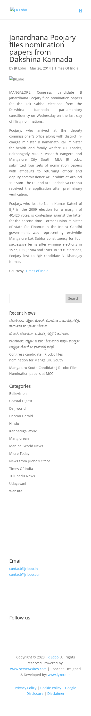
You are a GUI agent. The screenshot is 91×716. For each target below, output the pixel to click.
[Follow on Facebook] (13, 634)
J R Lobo (52, 657)
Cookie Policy (50, 688)
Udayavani (17, 483)
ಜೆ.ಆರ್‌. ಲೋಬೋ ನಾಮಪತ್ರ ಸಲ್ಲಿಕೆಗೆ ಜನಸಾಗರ (39, 333)
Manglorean (19, 438)
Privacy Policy (25, 688)
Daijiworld (17, 408)
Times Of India (66, 68)
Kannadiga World (23, 431)
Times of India (37, 270)
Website (15, 491)
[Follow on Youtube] (32, 634)
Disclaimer (56, 693)
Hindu (14, 423)
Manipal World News (26, 446)
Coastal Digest (20, 400)
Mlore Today (19, 453)
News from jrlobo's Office (29, 461)
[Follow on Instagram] (23, 634)
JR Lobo (20, 68)
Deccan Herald (21, 416)
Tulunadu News (22, 476)
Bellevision (18, 393)
